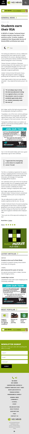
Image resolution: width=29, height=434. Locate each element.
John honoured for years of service (12, 270)
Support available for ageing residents (4, 322)
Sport (14, 404)
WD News (14, 380)
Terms (10, 425)
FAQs (14, 413)
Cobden (10, 220)
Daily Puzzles (14, 409)
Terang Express (14, 392)
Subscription (14, 411)
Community (14, 399)
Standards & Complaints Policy (14, 427)
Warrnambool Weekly (14, 394)
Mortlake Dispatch (14, 390)
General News (8, 17)
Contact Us (14, 416)
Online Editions (14, 407)
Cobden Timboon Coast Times (14, 387)
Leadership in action (7, 277)
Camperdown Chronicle (14, 385)
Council (14, 401)
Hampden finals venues (24, 321)
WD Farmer (14, 383)
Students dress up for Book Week (11, 260)
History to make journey (14, 321)
